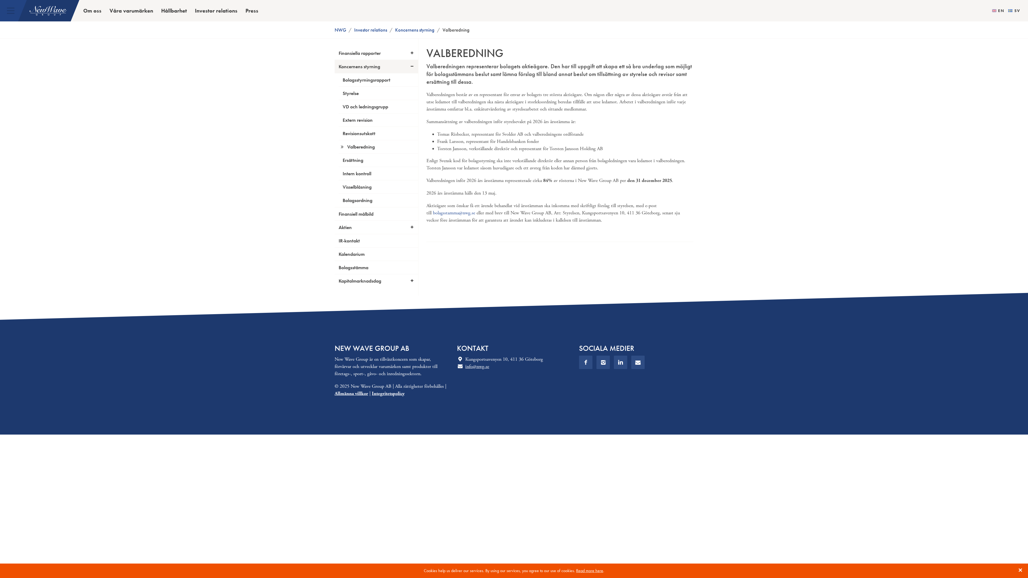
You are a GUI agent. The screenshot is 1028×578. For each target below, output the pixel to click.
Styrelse (351, 93)
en (1001, 10)
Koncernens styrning (414, 30)
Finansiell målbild (356, 214)
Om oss (92, 10)
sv (1017, 10)
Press (251, 10)
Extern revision (358, 120)
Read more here (589, 570)
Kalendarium (352, 254)
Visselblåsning (357, 187)
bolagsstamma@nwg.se (454, 213)
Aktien (345, 227)
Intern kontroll (357, 173)
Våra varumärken (131, 10)
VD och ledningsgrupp (365, 107)
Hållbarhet (174, 10)
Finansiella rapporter (360, 53)
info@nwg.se (477, 366)
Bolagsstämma (353, 267)
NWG (340, 30)
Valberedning (361, 147)
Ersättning (353, 160)
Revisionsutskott (359, 133)
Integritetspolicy (388, 393)
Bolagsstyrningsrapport (366, 80)
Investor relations (216, 10)
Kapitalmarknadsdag (360, 281)
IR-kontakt (349, 241)
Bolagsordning (357, 200)
